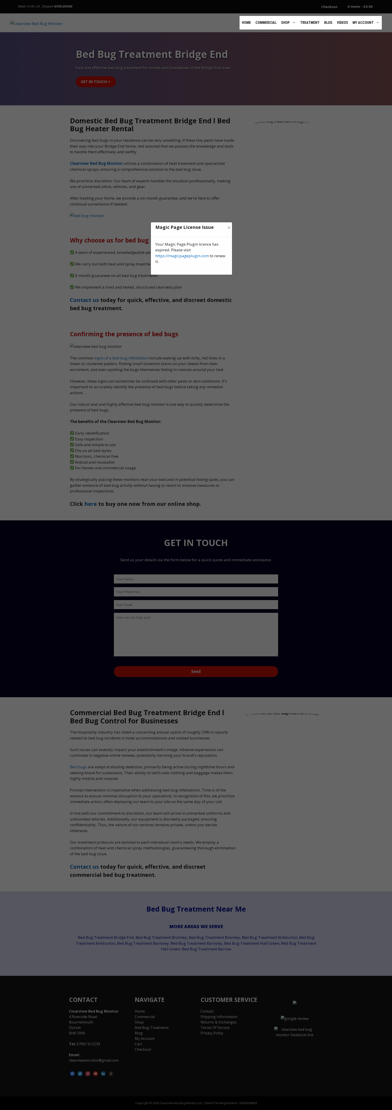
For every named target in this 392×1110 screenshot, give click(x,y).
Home (246, 22)
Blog (328, 22)
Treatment (310, 22)
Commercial (266, 22)
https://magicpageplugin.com (182, 255)
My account (363, 22)
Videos (342, 22)
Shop (285, 22)
